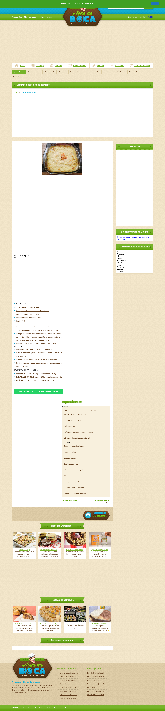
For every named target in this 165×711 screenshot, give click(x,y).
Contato (58, 66)
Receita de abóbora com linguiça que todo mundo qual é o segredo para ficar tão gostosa (69, 684)
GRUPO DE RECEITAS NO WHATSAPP (38, 391)
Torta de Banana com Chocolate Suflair (24, 624)
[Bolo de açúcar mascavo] (75, 540)
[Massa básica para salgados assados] (49, 614)
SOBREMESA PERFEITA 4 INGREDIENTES (81, 4)
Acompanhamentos (34, 72)
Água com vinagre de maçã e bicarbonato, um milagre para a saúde (100, 550)
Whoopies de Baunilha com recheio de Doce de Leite (49, 550)
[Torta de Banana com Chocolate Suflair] (24, 614)
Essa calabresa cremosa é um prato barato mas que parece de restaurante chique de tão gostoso (69, 698)
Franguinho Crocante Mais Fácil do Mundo (32, 311)
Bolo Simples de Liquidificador (97, 677)
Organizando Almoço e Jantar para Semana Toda (74, 624)
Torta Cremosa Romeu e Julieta (28, 307)
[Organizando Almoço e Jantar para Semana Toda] (75, 614)
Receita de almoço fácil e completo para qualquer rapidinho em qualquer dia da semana (69, 691)
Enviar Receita (79, 66)
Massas (131, 72)
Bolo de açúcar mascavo (74, 550)
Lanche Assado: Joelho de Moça (28, 318)
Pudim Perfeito (21, 321)
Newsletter (119, 66)
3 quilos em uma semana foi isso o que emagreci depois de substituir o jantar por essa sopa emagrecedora (69, 680)
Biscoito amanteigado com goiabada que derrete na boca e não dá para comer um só (69, 687)
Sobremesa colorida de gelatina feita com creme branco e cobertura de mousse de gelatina (69, 677)
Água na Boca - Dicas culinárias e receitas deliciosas (82, 14)
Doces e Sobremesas (84, 72)
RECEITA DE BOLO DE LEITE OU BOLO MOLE (97, 680)
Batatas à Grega (24, 550)
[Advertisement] (82, 46)
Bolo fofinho (91, 687)
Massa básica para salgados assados (49, 624)
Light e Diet (106, 72)
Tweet (149, 17)
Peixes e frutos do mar (143, 72)
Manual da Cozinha (119, 72)
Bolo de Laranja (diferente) (96, 684)
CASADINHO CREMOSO (100, 624)
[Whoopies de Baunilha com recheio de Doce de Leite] (49, 540)
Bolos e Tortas (62, 72)
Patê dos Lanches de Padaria (27, 314)
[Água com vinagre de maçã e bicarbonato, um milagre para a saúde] (100, 540)
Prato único (17, 76)
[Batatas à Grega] (24, 540)
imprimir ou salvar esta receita (96, 515)
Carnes (72, 72)
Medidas (100, 66)
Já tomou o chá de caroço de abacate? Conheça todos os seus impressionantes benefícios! (69, 673)
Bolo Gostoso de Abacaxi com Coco (97, 673)
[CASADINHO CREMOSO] (100, 614)
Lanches (97, 72)
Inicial (22, 66)
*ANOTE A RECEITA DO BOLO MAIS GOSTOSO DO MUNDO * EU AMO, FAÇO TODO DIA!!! (97, 695)
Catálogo (40, 66)
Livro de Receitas (142, 66)
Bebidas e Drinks (49, 72)
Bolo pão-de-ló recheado (95, 691)
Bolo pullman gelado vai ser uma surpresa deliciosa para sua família (69, 695)
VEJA (155, 4)
